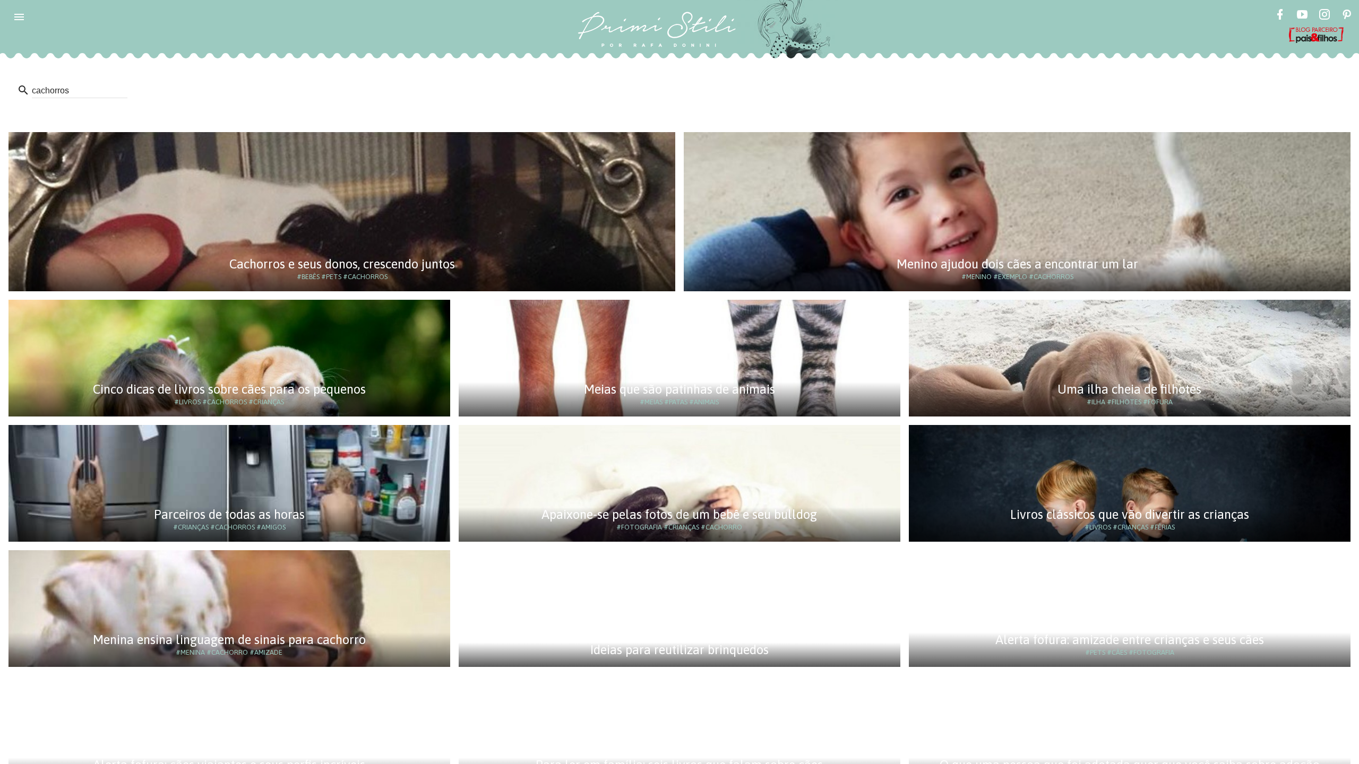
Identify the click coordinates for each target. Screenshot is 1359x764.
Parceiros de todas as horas (229, 514)
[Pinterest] (1346, 15)
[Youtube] (1302, 15)
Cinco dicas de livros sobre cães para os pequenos (229, 389)
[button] (19, 17)
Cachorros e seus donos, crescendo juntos (342, 264)
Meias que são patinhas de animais (679, 389)
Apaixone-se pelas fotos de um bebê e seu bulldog (679, 514)
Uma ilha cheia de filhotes (1129, 389)
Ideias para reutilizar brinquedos (679, 650)
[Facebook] (1279, 15)
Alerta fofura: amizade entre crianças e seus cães (1129, 639)
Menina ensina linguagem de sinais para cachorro (229, 639)
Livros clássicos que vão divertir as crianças (1129, 514)
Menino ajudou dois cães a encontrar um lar (1017, 264)
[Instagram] (1324, 15)
